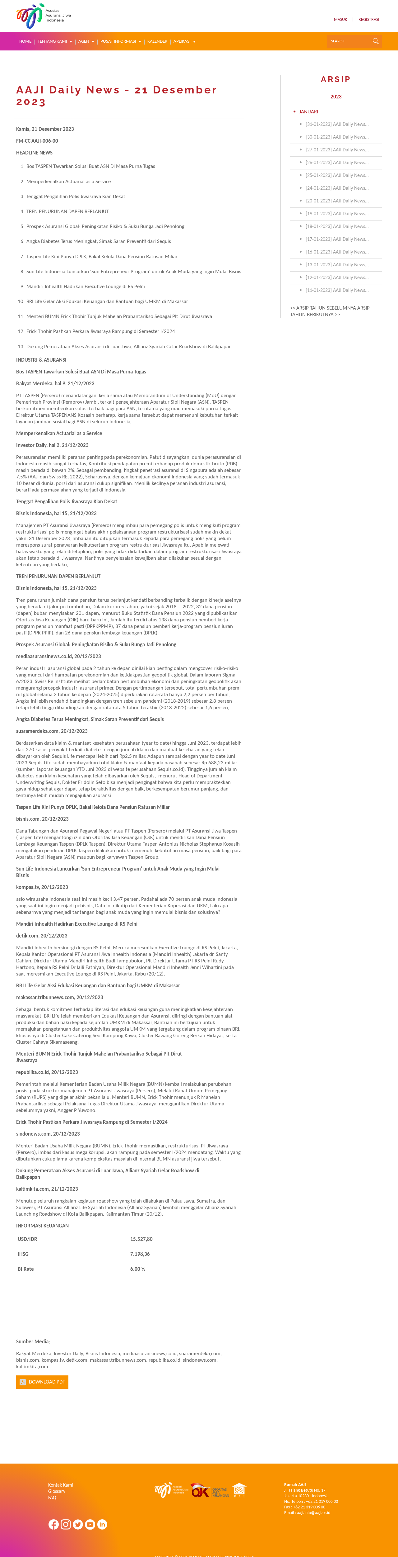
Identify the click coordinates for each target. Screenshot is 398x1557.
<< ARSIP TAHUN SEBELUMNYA (323, 308)
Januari (308, 112)
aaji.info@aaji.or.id (313, 1513)
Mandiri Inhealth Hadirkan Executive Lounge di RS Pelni (85, 286)
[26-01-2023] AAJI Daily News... (337, 162)
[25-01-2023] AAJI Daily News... (337, 175)
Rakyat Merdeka (34, 384)
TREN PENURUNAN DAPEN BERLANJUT (67, 211)
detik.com (27, 936)
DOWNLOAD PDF (47, 1382)
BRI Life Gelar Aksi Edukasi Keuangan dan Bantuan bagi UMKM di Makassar (107, 301)
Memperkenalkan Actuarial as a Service (68, 181)
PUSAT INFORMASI (118, 41)
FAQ (52, 1497)
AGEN (83, 41)
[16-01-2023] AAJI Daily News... (337, 252)
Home (25, 41)
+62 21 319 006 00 (309, 1507)
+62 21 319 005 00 (322, 1501)
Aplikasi (182, 41)
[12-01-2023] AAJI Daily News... (337, 277)
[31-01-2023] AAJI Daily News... (337, 124)
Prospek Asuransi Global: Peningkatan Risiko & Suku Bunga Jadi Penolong (105, 226)
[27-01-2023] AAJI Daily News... (337, 150)
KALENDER (157, 41)
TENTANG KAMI (52, 41)
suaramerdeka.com (37, 731)
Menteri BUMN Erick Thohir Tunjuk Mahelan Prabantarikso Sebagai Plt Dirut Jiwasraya (119, 316)
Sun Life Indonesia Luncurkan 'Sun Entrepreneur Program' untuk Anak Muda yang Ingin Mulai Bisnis (133, 271)
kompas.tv (27, 887)
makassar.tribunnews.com (45, 997)
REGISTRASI (369, 19)
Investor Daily (31, 445)
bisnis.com (27, 819)
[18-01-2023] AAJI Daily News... (337, 226)
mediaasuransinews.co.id (44, 656)
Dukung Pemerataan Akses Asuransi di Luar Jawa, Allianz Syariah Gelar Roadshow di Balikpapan (129, 346)
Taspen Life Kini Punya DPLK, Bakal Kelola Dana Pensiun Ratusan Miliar (102, 256)
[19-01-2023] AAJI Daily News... (337, 213)
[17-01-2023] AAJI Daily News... (337, 239)
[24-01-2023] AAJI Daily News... (337, 188)
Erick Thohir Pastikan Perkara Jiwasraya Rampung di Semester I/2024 (100, 331)
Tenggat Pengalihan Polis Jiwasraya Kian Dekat (75, 196)
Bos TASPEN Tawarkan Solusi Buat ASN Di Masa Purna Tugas (90, 166)
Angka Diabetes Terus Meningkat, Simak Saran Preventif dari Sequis (98, 241)
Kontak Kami (60, 1485)
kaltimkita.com (32, 1189)
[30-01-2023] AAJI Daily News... (337, 137)
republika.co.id (32, 1072)
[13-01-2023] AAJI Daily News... (337, 265)
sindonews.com (33, 1134)
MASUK (340, 19)
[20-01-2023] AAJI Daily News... (337, 201)
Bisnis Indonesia (34, 513)
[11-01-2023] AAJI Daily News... (337, 290)
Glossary (56, 1491)
